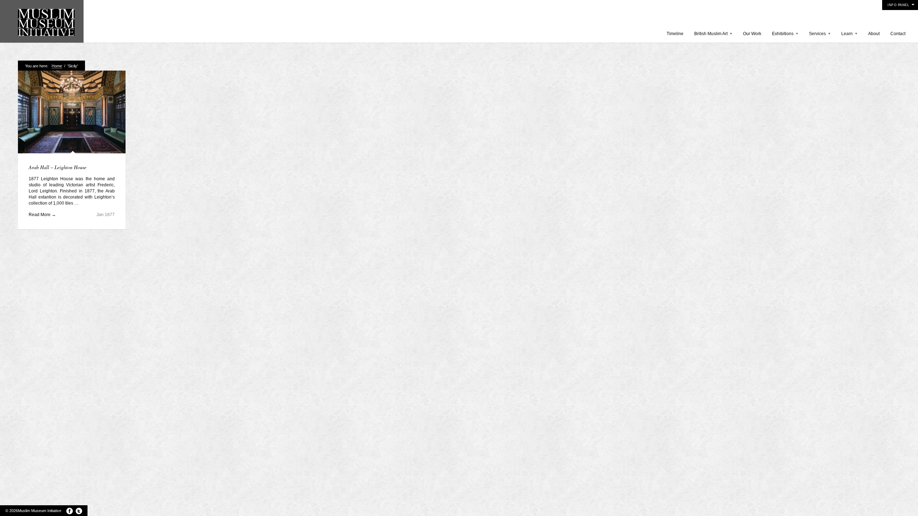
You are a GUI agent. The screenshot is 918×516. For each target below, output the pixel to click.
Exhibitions (785, 33)
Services (820, 33)
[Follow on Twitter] (79, 511)
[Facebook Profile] (69, 511)
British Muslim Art (713, 33)
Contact (897, 33)
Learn (849, 33)
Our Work (752, 33)
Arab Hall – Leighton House (57, 167)
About (874, 33)
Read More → (42, 214)
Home (57, 66)
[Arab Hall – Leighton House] (72, 113)
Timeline (675, 33)
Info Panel (898, 5)
